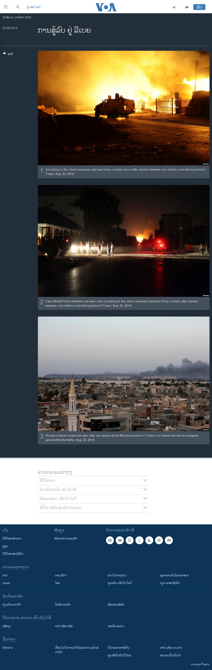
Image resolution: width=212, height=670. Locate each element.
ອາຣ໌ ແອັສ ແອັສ (64, 626)
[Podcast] (159, 540)
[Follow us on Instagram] (130, 540)
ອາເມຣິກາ (60, 575)
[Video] (187, 7)
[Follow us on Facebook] (110, 540)
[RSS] (149, 540)
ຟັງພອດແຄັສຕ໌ (116, 604)
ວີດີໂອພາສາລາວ (12, 538)
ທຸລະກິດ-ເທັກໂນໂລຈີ (119, 583)
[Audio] (174, 7)
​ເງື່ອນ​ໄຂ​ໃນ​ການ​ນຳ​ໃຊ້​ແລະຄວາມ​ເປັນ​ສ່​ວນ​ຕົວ (77, 650)
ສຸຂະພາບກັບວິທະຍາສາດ (174, 575)
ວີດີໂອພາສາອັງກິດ (12, 554)
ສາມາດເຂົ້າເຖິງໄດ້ (170, 655)
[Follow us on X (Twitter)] (139, 540)
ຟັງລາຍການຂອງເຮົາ (65, 538)
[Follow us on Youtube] (120, 540)
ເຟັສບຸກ (6, 626)
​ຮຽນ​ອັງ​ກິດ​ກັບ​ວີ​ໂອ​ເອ (119, 655)
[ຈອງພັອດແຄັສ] (169, 540)
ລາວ (5, 575)
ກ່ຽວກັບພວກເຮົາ (11, 604)
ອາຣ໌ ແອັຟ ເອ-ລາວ (171, 648)
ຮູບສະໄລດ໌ (34, 7)
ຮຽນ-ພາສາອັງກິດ (170, 583)
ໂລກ (57, 583)
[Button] (8, 54)
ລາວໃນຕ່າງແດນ (117, 575)
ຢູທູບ (5, 546)
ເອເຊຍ (6, 583)
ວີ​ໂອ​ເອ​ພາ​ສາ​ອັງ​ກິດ (119, 648)
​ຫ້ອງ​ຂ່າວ (7, 648)
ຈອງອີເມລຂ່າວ (116, 626)
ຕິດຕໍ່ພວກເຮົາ (63, 604)
